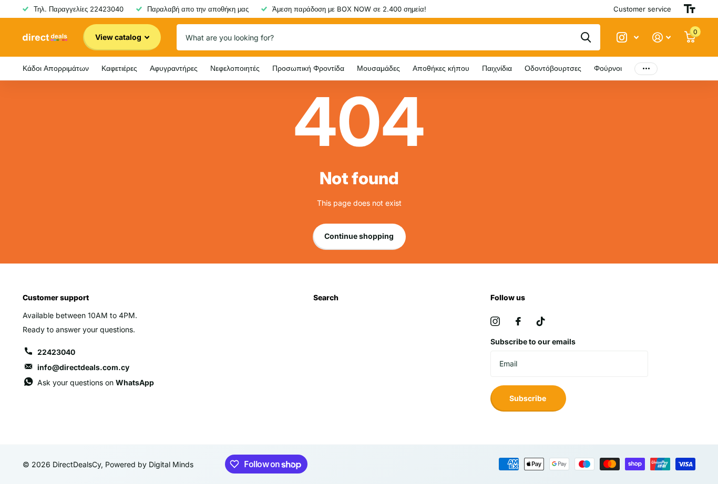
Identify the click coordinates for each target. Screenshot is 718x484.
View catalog (119, 37)
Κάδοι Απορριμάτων (56, 68)
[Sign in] (661, 37)
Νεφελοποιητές (235, 68)
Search (326, 297)
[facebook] (518, 321)
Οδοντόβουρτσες (553, 68)
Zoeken (585, 37)
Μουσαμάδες (378, 68)
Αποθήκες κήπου (441, 68)
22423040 (56, 352)
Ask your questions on (95, 382)
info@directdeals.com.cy (83, 367)
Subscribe (528, 398)
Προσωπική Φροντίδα (308, 68)
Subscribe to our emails (533, 341)
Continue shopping (359, 236)
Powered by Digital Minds (149, 464)
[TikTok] (541, 321)
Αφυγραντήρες (174, 68)
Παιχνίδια (497, 68)
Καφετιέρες (119, 68)
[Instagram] (495, 321)
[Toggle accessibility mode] (689, 9)
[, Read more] (627, 37)
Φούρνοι (608, 68)
